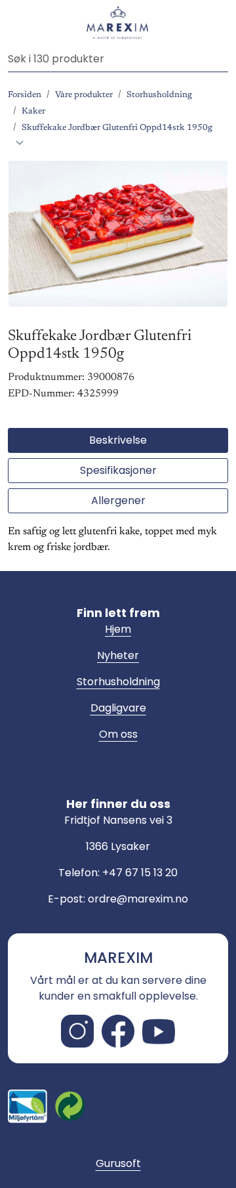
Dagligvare (118, 707)
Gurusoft (118, 1163)
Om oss (118, 734)
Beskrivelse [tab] (118, 440)
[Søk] (223, 59)
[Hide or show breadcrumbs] (19, 143)
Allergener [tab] (118, 500)
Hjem (118, 629)
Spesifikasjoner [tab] (118, 470)
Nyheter (118, 655)
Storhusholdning (118, 681)
